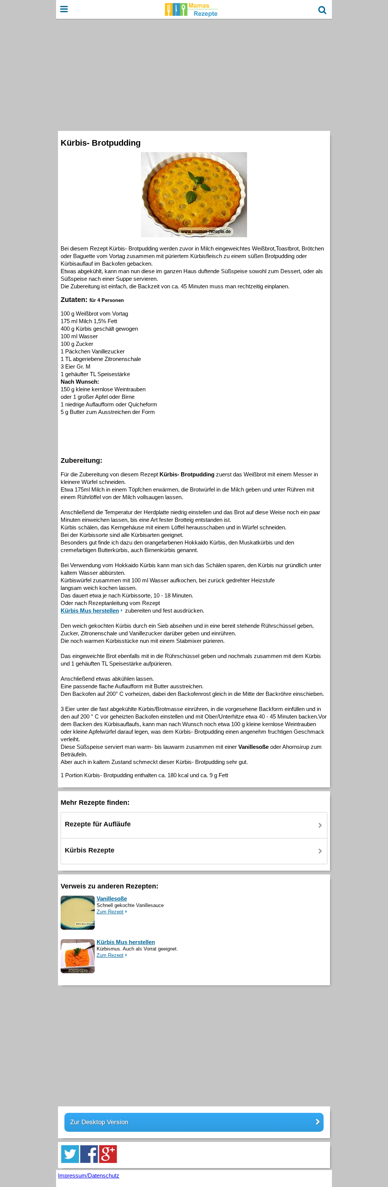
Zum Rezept (110, 912)
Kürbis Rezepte (89, 850)
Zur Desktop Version (99, 1122)
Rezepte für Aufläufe (98, 824)
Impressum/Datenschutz (88, 1175)
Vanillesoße (112, 898)
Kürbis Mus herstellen (126, 942)
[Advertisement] (194, 74)
